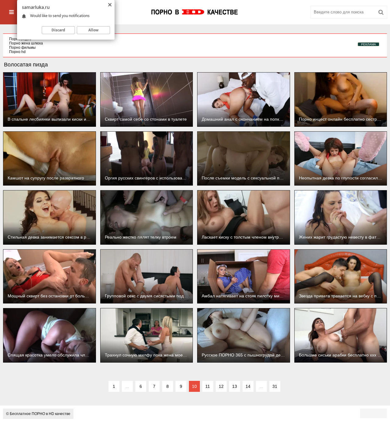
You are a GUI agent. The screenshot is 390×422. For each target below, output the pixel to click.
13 (234, 386)
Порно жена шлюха (26, 43)
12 (221, 386)
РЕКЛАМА (368, 44)
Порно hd (17, 52)
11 (207, 386)
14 (248, 386)
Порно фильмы (22, 47)
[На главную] (195, 12)
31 (274, 386)
